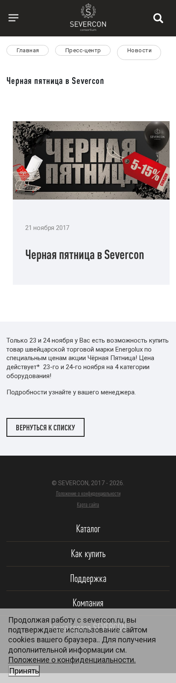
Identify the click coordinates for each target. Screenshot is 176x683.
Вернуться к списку (45, 427)
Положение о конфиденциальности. (72, 665)
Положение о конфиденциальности (88, 493)
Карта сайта (88, 504)
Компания (88, 602)
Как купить (88, 553)
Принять (24, 670)
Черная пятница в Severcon (84, 254)
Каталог (88, 528)
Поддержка (88, 578)
